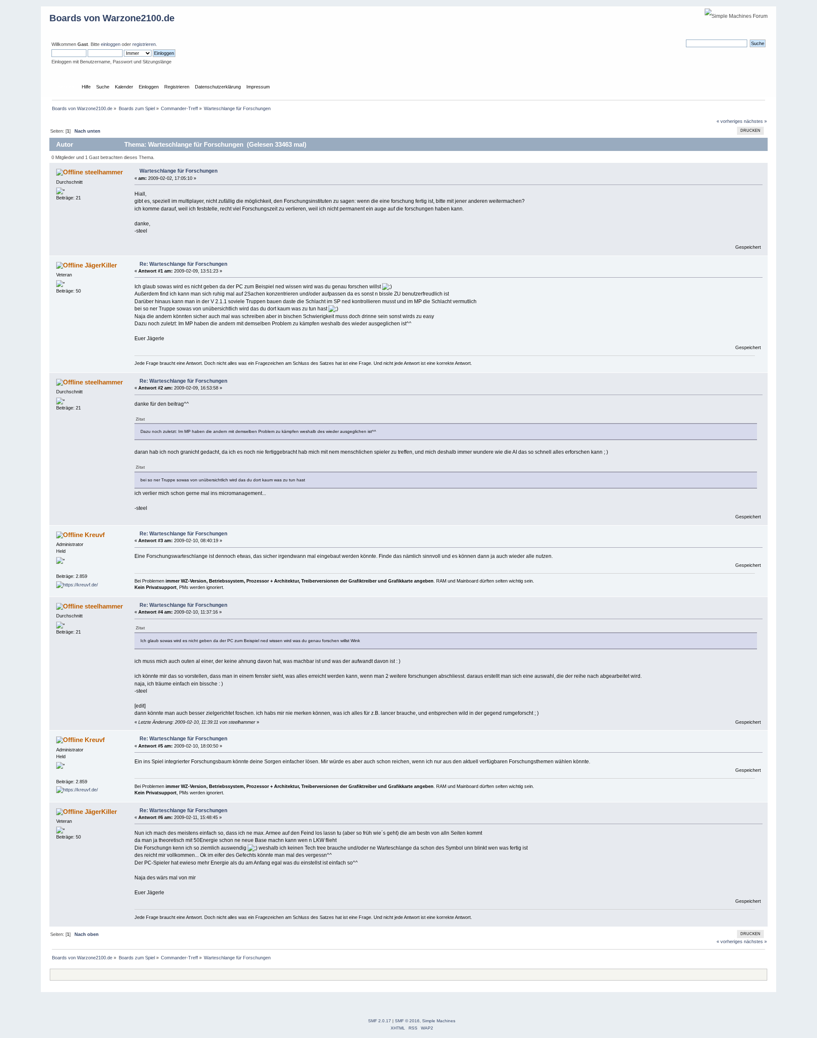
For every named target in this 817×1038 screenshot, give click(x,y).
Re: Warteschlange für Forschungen (183, 264)
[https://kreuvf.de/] (77, 584)
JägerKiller (101, 265)
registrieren (144, 44)
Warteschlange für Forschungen (178, 171)
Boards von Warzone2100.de (111, 18)
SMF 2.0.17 (379, 1020)
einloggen (110, 44)
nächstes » (755, 121)
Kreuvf (95, 534)
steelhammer (104, 172)
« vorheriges (730, 121)
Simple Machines (438, 1020)
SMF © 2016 (407, 1020)
